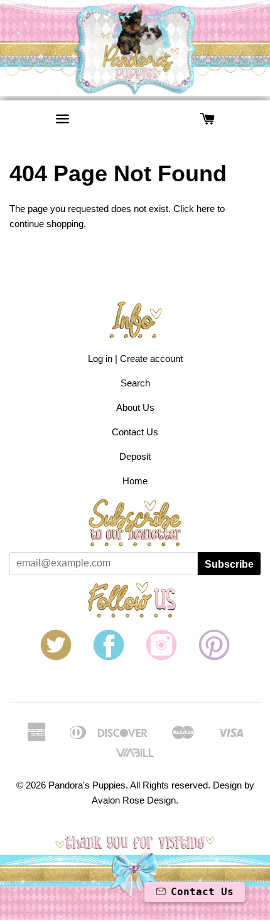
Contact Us (135, 432)
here (206, 208)
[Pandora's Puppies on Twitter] (56, 657)
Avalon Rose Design (134, 800)
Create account (151, 358)
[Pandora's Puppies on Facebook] (108, 657)
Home (135, 480)
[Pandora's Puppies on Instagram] (161, 657)
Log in (100, 358)
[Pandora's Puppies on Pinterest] (214, 657)
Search (135, 383)
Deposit (135, 456)
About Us (135, 407)
